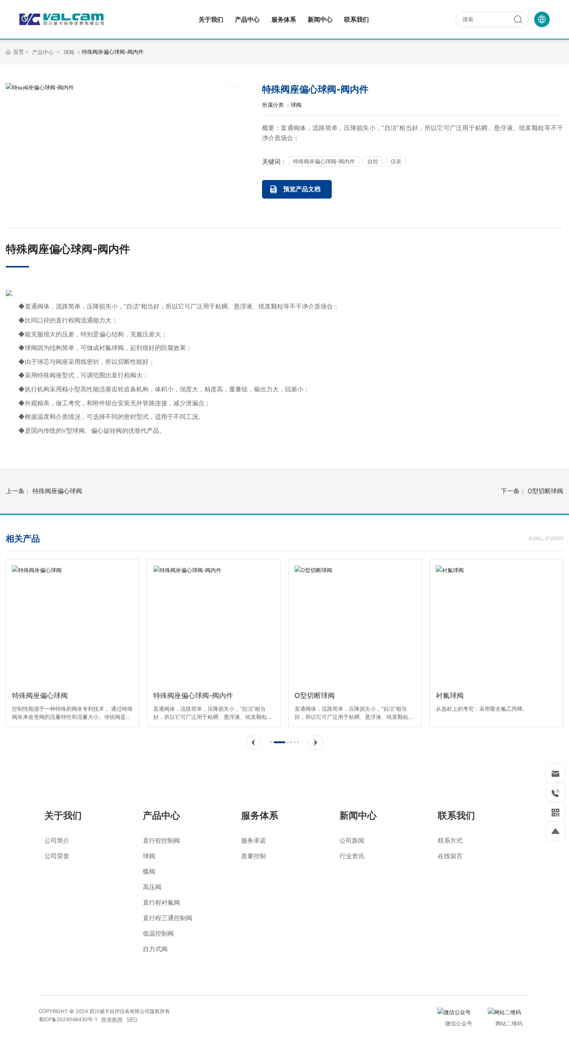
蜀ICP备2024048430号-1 (68, 1019)
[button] (254, 742)
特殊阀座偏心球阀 (57, 491)
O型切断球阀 (545, 491)
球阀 (296, 104)
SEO (132, 1019)
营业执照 (112, 1019)
